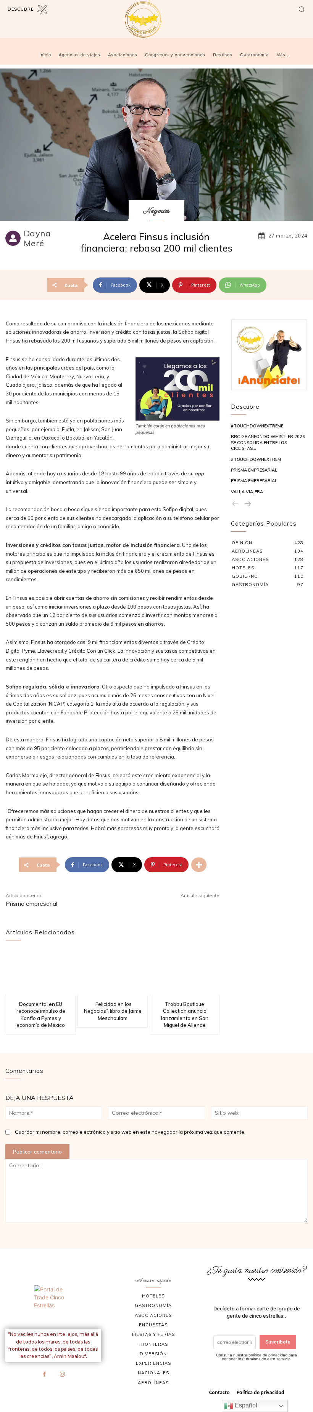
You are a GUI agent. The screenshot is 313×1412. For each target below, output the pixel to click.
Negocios (156, 211)
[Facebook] (44, 1374)
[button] (301, 9)
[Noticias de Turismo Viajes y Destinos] (156, 19)
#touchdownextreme (257, 426)
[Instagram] (62, 1374)
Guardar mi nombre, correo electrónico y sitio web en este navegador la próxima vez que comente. (130, 1132)
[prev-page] (235, 504)
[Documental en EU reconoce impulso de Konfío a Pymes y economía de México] (41, 972)
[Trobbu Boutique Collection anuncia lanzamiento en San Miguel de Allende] (184, 972)
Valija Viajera (247, 491)
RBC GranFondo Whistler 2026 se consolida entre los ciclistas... (268, 442)
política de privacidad (267, 1355)
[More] (199, 864)
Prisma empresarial (31, 903)
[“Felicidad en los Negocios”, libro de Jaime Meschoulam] (112, 972)
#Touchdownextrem (256, 459)
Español (245, 1405)
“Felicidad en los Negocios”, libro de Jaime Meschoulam (113, 1011)
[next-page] (247, 504)
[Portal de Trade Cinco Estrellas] (53, 1304)
